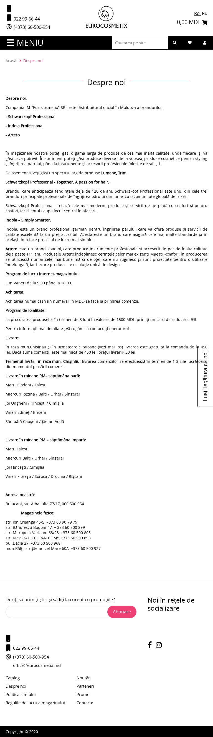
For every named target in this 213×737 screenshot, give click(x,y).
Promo (83, 694)
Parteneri (85, 686)
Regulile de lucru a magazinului (35, 702)
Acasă (11, 60)
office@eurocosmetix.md (37, 665)
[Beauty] (106, 26)
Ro (197, 13)
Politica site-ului (21, 694)
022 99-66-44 (26, 19)
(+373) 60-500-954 (31, 27)
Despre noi (16, 686)
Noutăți (84, 677)
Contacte (85, 702)
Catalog (13, 677)
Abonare (122, 612)
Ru (204, 13)
